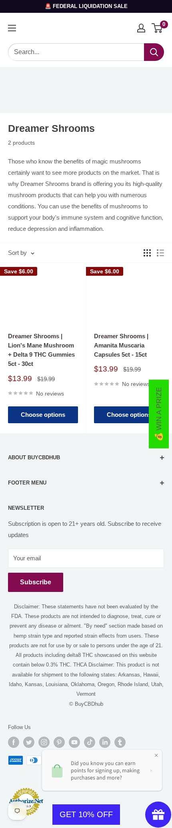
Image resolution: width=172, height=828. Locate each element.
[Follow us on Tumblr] (120, 742)
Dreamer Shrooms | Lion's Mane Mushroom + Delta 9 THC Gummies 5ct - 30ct (41, 350)
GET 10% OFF (86, 814)
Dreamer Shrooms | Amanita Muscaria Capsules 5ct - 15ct (121, 345)
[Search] (154, 52)
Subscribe (35, 582)
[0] (157, 28)
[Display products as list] (160, 252)
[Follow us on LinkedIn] (104, 742)
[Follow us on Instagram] (44, 742)
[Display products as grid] (147, 252)
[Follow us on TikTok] (89, 742)
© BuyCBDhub (86, 704)
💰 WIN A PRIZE (159, 414)
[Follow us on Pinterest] (59, 742)
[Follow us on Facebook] (13, 742)
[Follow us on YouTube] (74, 742)
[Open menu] (12, 28)
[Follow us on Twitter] (28, 742)
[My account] (141, 28)
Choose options (43, 414)
